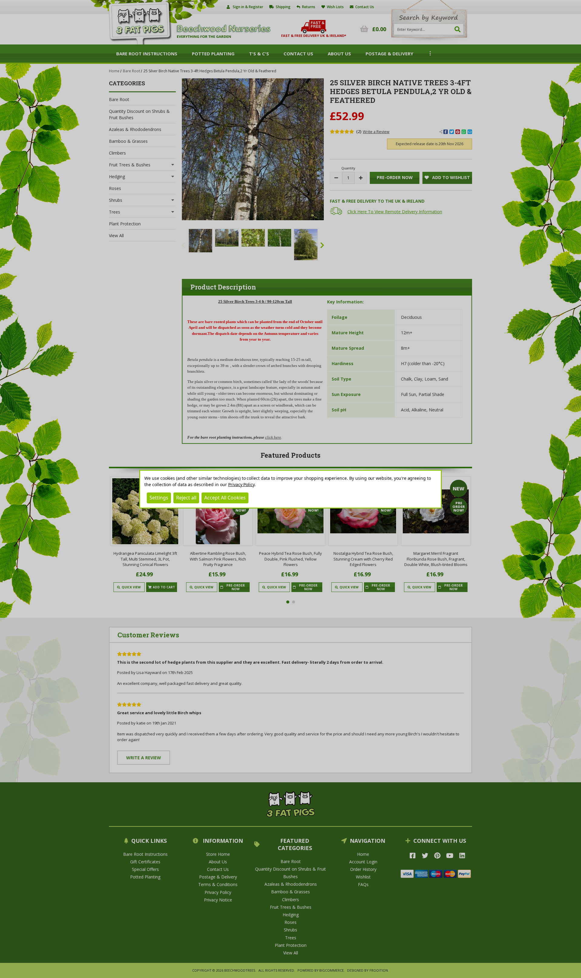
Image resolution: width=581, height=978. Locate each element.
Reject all (186, 497)
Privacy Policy (241, 484)
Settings (158, 497)
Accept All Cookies (225, 497)
